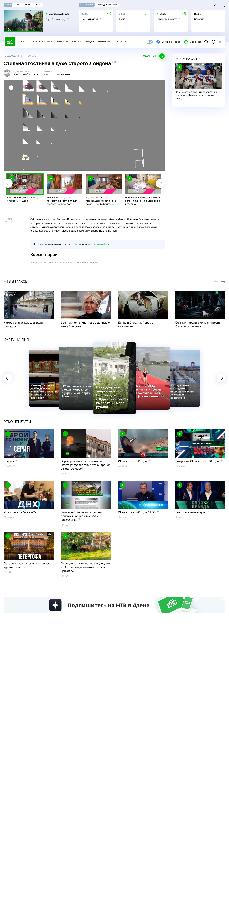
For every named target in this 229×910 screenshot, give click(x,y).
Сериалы (120, 41)
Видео (90, 41)
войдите (77, 244)
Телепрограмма (41, 41)
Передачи (104, 41)
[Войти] (213, 42)
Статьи (76, 41)
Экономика (195, 42)
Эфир (23, 41)
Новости (62, 41)
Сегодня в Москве (171, 42)
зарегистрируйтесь (99, 244)
